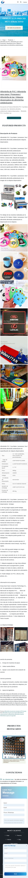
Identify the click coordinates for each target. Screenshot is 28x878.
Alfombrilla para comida (11, 699)
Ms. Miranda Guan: (8, 779)
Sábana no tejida (11, 697)
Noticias (9, 839)
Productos (10, 40)
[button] (18, 2)
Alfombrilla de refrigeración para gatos (16, 703)
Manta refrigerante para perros (19, 704)
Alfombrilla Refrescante (6, 704)
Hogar (4, 40)
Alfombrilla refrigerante (6, 694)
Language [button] (25, 2)
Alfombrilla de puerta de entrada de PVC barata (15, 711)
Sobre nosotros (14, 843)
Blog (20, 839)
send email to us (15, 117)
